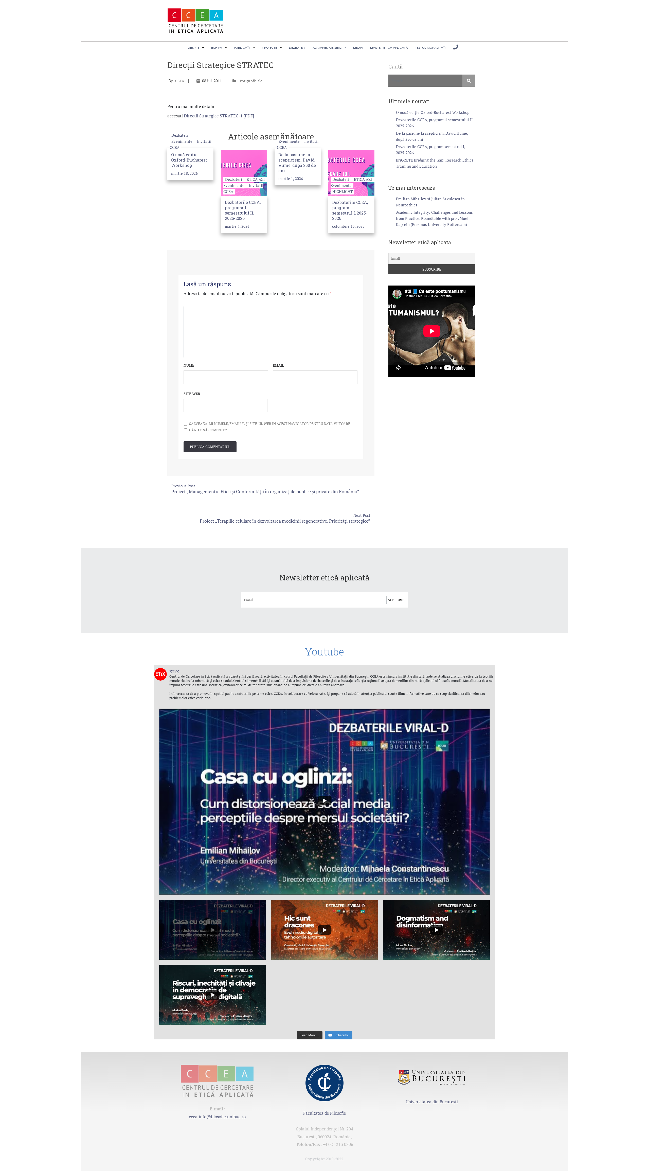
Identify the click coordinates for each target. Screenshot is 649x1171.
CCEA (179, 80)
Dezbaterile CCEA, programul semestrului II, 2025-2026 (243, 210)
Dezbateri (297, 47)
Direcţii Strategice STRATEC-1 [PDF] (219, 116)
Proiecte (269, 47)
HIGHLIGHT (342, 191)
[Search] (468, 81)
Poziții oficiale (251, 80)
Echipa (216, 47)
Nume (189, 365)
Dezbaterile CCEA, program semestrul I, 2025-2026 (350, 210)
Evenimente (182, 141)
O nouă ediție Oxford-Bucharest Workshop (189, 160)
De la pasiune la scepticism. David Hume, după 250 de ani (297, 162)
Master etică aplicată (389, 47)
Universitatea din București (432, 1102)
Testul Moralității (430, 47)
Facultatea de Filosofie (324, 1113)
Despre (193, 47)
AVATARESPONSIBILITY (329, 47)
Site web (192, 393)
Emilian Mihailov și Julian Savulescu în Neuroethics (430, 201)
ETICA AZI (256, 179)
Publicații (242, 47)
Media (358, 47)
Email (278, 365)
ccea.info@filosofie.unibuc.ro (217, 1117)
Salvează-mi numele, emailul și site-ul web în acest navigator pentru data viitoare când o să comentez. (269, 426)
